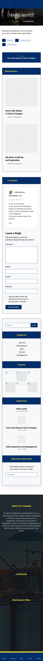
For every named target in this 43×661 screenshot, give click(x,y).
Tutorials (9, 117)
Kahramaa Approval (22, 585)
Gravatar (12, 219)
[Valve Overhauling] (33, 376)
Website (8, 287)
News (22, 349)
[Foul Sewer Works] (10, 376)
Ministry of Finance (22, 588)
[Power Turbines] (33, 387)
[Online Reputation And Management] (21, 439)
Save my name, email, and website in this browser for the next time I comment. (18, 299)
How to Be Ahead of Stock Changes (21, 428)
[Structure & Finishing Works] (21, 376)
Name (8, 267)
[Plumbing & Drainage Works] (21, 387)
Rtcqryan (10, 40)
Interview (22, 343)
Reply (10, 223)
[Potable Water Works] (10, 387)
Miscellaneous (22, 346)
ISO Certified (22, 582)
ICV (22, 594)
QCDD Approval (22, 591)
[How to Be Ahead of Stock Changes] (21, 420)
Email (8, 277)
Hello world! (21, 409)
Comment (9, 244)
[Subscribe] (35, 475)
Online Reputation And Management (21, 447)
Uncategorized (11, 44)
